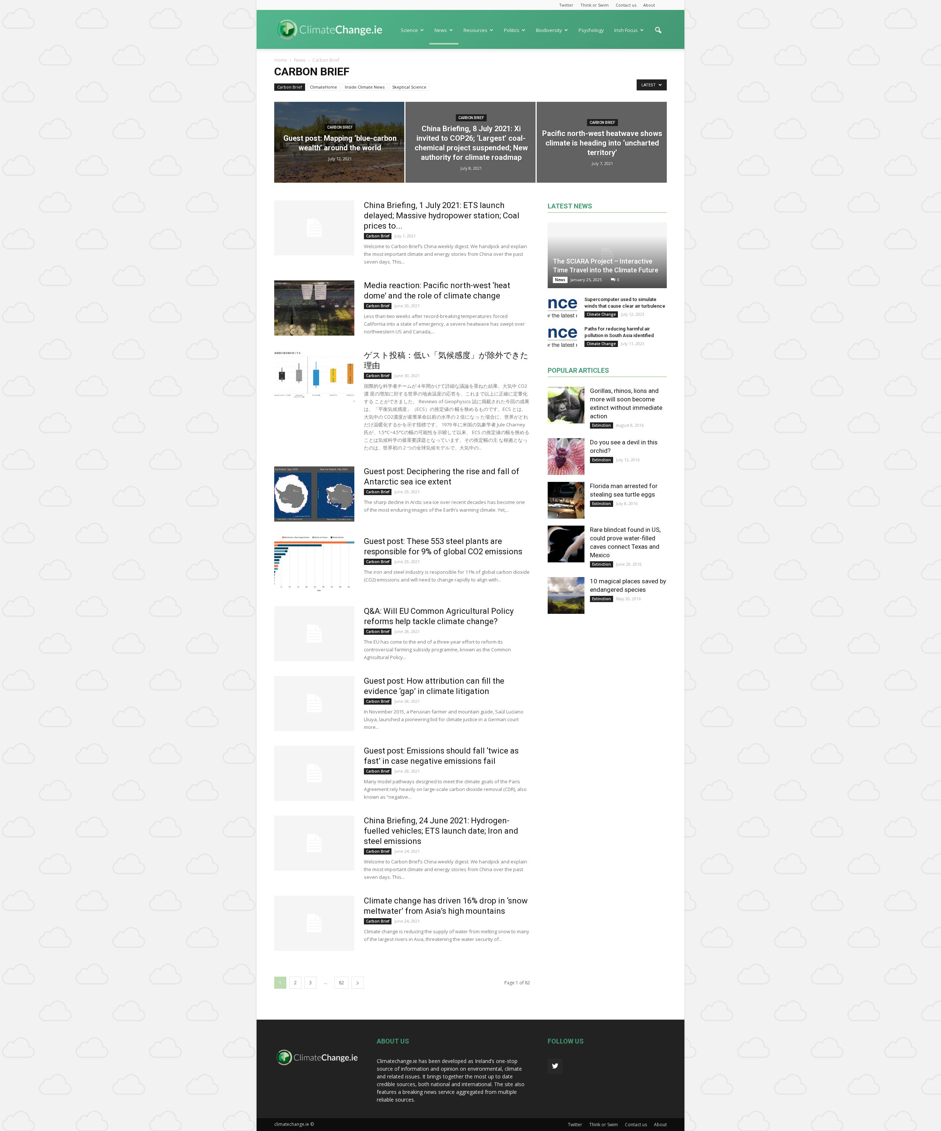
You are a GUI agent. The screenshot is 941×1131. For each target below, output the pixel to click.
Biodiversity (549, 30)
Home (280, 60)
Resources (475, 30)
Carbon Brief (289, 87)
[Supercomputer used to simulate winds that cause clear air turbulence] (562, 307)
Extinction (601, 425)
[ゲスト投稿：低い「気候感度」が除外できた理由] (314, 377)
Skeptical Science (409, 87)
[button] (658, 34)
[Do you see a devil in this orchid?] (566, 456)
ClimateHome (323, 87)
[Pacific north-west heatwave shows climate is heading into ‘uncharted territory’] (602, 142)
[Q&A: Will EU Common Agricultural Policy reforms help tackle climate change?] (314, 633)
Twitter (566, 5)
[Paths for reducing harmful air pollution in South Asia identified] (562, 336)
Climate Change (601, 314)
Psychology (591, 30)
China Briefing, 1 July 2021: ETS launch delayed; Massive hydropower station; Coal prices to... (441, 215)
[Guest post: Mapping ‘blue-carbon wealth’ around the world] (339, 142)
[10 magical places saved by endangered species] (566, 595)
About (649, 5)
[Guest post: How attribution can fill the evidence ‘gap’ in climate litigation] (314, 703)
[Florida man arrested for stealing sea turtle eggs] (566, 500)
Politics (511, 30)
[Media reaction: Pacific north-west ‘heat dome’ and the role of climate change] (314, 308)
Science (409, 30)
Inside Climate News (364, 87)
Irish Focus (626, 30)
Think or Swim (594, 5)
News (440, 30)
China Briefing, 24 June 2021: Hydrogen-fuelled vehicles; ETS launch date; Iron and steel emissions (441, 831)
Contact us (626, 5)
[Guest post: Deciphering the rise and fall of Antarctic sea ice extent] (314, 494)
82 (341, 983)
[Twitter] (555, 1066)
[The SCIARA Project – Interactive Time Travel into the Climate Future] (607, 255)
